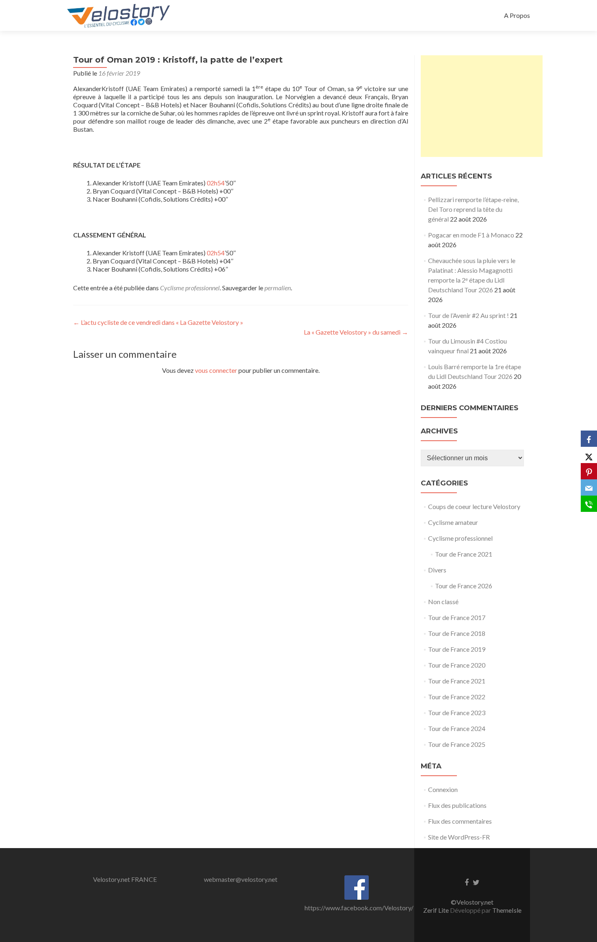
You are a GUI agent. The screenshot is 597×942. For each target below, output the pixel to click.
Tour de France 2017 (456, 617)
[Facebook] (589, 439)
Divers (437, 570)
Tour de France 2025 (456, 744)
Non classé (443, 601)
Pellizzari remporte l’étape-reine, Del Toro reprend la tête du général (473, 209)
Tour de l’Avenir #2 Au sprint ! (468, 315)
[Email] (589, 487)
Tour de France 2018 (456, 633)
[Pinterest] (589, 471)
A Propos (517, 15)
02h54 (216, 183)
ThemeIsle (506, 910)
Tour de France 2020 (456, 665)
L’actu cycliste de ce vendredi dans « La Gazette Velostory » (158, 322)
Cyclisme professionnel (190, 288)
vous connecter (216, 370)
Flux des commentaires (460, 821)
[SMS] (589, 504)
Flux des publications (457, 805)
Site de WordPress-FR (459, 837)
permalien (277, 288)
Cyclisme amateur (453, 522)
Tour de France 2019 (456, 649)
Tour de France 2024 (456, 728)
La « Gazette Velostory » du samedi (356, 332)
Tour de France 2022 (456, 697)
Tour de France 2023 (456, 712)
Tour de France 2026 (463, 586)
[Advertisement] (482, 106)
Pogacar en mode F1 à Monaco (471, 235)
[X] (589, 455)
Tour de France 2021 (463, 554)
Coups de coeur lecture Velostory (474, 506)
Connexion (443, 789)
